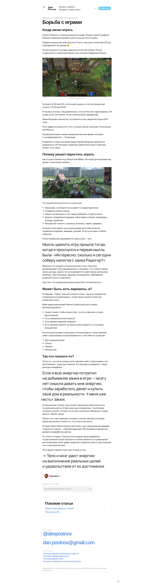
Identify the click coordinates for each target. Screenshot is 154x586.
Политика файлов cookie (53, 559)
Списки (71, 10)
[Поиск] (95, 8)
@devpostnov (57, 533)
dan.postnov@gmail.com (68, 542)
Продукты (63, 10)
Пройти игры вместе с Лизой (59, 508)
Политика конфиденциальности (56, 556)
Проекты (62, 7)
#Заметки (46, 18)
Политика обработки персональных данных (61, 554)
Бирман (81, 568)
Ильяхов (98, 568)
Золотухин (73, 568)
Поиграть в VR (52, 512)
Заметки (70, 7)
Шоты (77, 10)
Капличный (89, 568)
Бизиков (65, 568)
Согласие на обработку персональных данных (62, 561)
